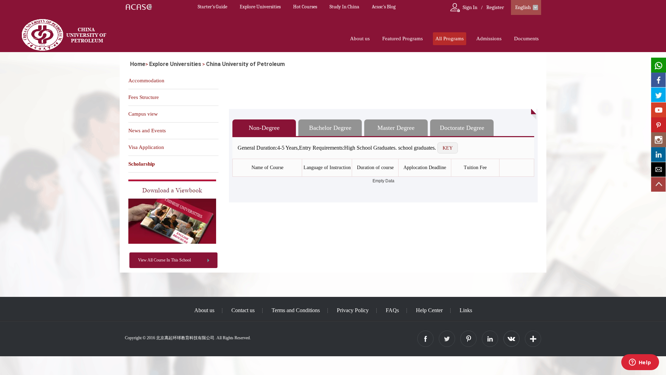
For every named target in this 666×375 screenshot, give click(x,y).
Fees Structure (143, 97)
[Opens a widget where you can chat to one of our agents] (640, 363)
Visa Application (146, 147)
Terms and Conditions (296, 310)
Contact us (243, 310)
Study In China (344, 7)
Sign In (470, 7)
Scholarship (141, 164)
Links (466, 310)
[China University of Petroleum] (172, 242)
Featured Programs (402, 38)
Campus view (143, 114)
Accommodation (146, 80)
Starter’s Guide (212, 7)
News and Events (147, 130)
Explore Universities (260, 7)
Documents (526, 38)
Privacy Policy (353, 310)
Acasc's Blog (383, 7)
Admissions (489, 38)
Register (495, 7)
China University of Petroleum (245, 64)
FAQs (392, 310)
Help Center (429, 310)
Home (137, 64)
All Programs (449, 38)
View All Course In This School (164, 260)
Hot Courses (305, 7)
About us (360, 38)
